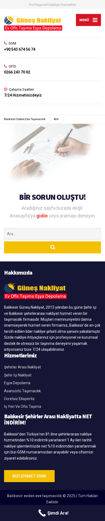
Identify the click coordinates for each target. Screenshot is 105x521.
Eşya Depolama (17, 383)
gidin (42, 216)
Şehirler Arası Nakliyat (22, 367)
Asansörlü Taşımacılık (22, 391)
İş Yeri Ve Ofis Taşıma (22, 406)
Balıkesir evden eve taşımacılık (34, 496)
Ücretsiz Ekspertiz (19, 399)
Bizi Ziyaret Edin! (29, 476)
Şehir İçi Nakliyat (18, 375)
